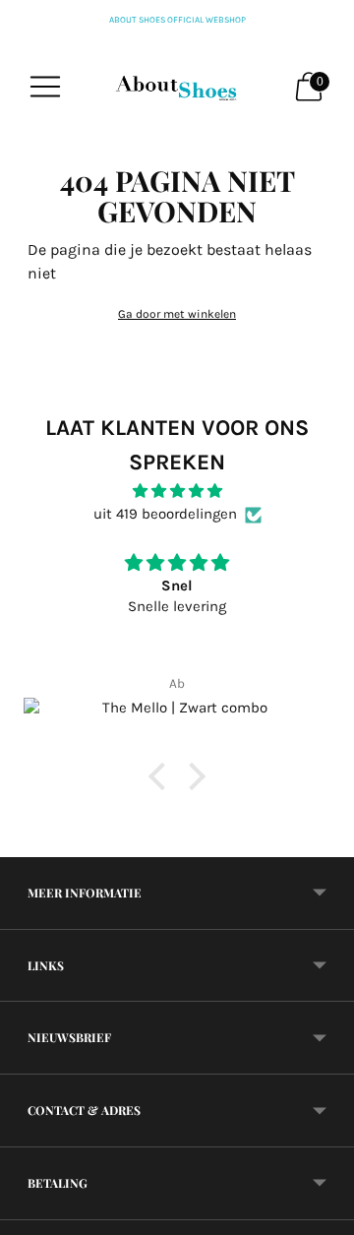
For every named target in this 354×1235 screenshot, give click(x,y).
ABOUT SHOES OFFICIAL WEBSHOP (177, 20)
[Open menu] (45, 86)
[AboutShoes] (177, 86)
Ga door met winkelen (177, 314)
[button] (162, 776)
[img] (177, 491)
